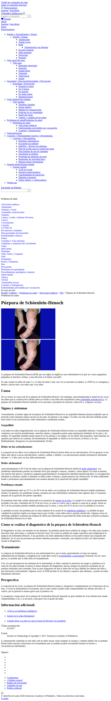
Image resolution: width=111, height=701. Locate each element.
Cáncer (4, 220)
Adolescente (24, 39)
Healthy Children (9, 293)
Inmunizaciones (25, 97)
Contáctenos (12, 677)
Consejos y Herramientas (24, 138)
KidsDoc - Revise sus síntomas (32, 146)
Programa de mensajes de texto (32, 156)
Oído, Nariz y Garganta (12, 254)
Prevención (6, 267)
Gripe (3, 246)
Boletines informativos (28, 141)
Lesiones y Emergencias (29, 130)
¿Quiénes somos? (15, 680)
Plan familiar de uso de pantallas (33, 151)
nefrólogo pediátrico (76, 510)
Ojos (3, 256)
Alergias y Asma (8, 209)
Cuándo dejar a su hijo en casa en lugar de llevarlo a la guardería (36, 621)
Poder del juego (25, 115)
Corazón (5, 225)
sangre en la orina (63, 500)
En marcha (23, 91)
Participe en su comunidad (30, 112)
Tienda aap (12, 182)
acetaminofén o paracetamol (71, 556)
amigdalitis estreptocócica (92, 399)
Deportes (22, 68)
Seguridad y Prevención (24, 84)
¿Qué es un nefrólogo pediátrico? (22, 611)
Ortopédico (6, 259)
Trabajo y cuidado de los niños (32, 117)
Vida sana (17, 63)
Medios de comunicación (29, 110)
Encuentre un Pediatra (11, 187)
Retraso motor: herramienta (30, 162)
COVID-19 (6, 228)
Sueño (21, 78)
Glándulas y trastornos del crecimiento (18, 243)
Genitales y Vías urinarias (13, 241)
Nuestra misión (19, 167)
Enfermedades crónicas (11, 235)
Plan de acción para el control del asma (36, 149)
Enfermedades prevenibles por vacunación (37, 128)
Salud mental (7, 274)
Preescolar (23, 55)
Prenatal (22, 58)
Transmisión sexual (10, 282)
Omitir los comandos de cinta (14, 2)
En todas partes (25, 94)
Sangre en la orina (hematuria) (20, 616)
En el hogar (23, 89)
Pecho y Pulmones (9, 261)
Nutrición (22, 73)
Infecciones (6, 248)
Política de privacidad (17, 683)
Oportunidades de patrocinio (31, 175)
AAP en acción (25, 169)
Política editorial (14, 688)
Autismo (5, 215)
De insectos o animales (11, 230)
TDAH (4, 280)
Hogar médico (25, 107)
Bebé (20, 45)
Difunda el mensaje (27, 177)
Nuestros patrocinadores (29, 172)
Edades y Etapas (20, 37)
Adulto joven (24, 42)
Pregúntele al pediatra (28, 154)
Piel (3, 264)
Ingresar (5, 10)
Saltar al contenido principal (14, 5)
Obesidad (5, 251)
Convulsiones (7, 222)
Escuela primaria (26, 50)
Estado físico (24, 71)
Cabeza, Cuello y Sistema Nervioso (17, 217)
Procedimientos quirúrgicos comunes (18, 272)
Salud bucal (23, 76)
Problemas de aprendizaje (12, 269)
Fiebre (4, 238)
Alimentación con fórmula (36, 47)
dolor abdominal (89, 468)
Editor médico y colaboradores (32, 180)
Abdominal (6, 207)
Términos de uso (14, 685)
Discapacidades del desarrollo (14, 233)
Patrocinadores (10, 8)
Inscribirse (15, 10)
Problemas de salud (21, 123)
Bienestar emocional (27, 65)
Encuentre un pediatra (28, 143)
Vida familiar (19, 102)
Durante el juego (26, 86)
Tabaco (4, 277)
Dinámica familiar (26, 104)
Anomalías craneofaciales (12, 212)
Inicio (3, 27)
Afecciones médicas (27, 125)
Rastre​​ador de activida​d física (31, 159)
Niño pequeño (25, 52)
